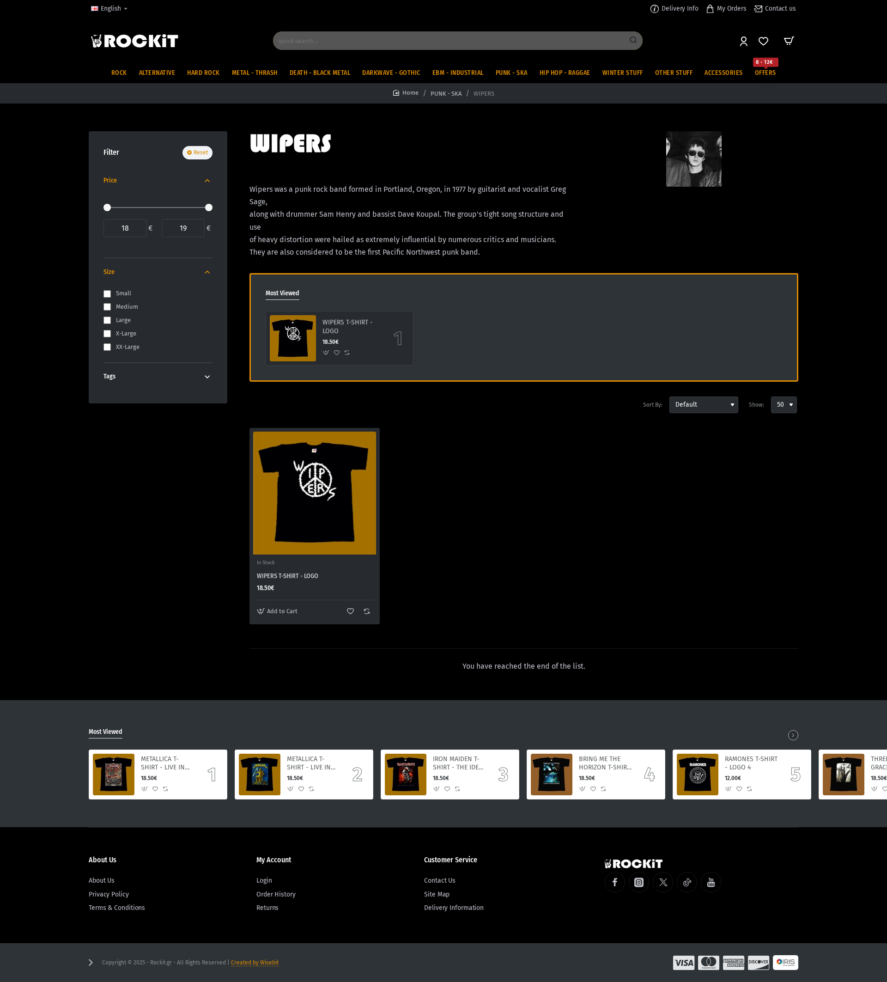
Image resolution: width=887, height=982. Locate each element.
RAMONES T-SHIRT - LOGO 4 (751, 763)
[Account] (744, 40)
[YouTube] (711, 882)
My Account (273, 859)
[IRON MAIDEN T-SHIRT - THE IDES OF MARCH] (405, 774)
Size (109, 272)
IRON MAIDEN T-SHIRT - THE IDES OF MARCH (457, 763)
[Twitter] (663, 882)
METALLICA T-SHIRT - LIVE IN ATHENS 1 (309, 763)
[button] (326, 353)
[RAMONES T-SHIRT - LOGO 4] (697, 774)
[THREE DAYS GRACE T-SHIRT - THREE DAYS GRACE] (843, 774)
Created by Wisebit (255, 962)
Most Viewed (282, 293)
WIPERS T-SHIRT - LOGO (347, 326)
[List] (273, 404)
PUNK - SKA (446, 93)
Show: (756, 405)
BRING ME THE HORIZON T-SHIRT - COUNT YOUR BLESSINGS (604, 763)
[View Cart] (789, 40)
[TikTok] (687, 882)
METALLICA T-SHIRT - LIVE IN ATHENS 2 (163, 763)
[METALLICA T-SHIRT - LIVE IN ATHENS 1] (259, 774)
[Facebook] (615, 882)
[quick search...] (633, 40)
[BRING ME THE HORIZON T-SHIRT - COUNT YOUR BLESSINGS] (551, 774)
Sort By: (652, 405)
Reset (201, 152)
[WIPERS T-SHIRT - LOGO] (293, 338)
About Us (102, 859)
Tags (109, 376)
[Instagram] (639, 882)
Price (110, 180)
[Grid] (256, 404)
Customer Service (450, 859)
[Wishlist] (764, 40)
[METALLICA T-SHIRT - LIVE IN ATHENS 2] (113, 774)
